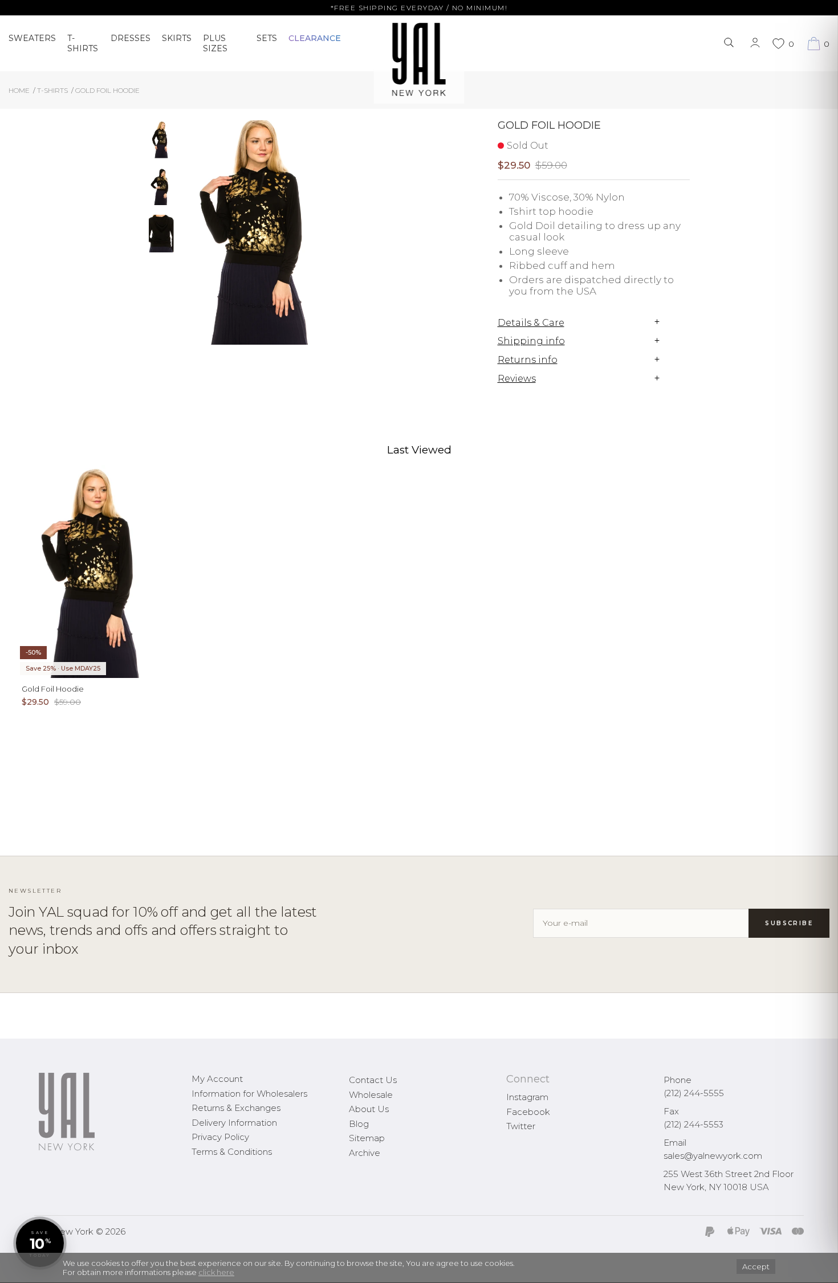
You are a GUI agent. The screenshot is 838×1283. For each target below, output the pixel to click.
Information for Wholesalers (249, 1093)
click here (216, 1272)
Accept (756, 1266)
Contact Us (373, 1079)
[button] (40, 1243)
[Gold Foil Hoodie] (161, 139)
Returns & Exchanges (236, 1107)
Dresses (130, 38)
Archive (364, 1152)
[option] (161, 143)
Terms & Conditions (232, 1151)
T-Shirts (82, 43)
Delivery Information (234, 1122)
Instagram (527, 1097)
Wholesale (371, 1094)
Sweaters (32, 38)
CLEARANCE (314, 38)
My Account (217, 1078)
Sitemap (367, 1138)
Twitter (520, 1126)
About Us (369, 1109)
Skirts (177, 38)
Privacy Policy (220, 1136)
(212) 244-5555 (694, 1093)
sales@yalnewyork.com (713, 1155)
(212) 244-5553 (693, 1124)
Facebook (528, 1111)
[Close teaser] (20, 1268)
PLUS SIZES (215, 43)
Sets (267, 38)
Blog (359, 1123)
